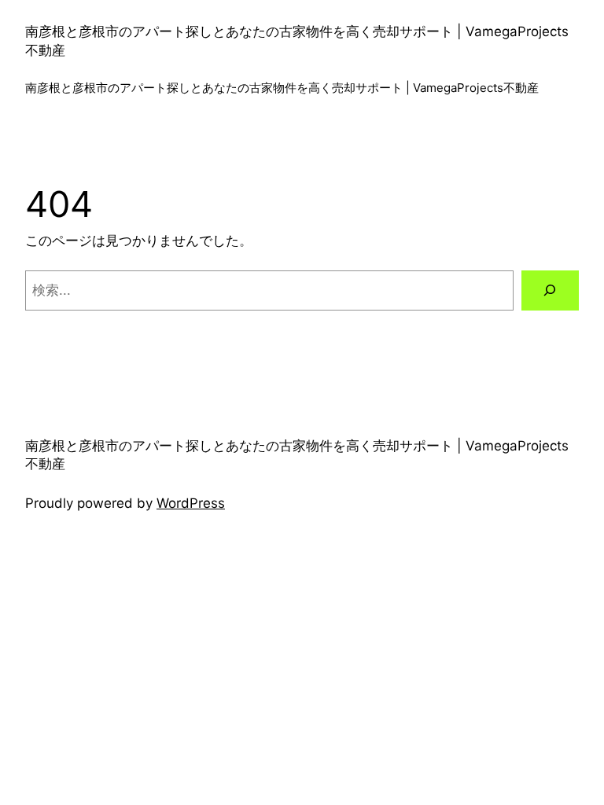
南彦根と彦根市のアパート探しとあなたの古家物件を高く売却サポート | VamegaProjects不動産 (282, 87)
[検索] (550, 290)
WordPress (191, 503)
